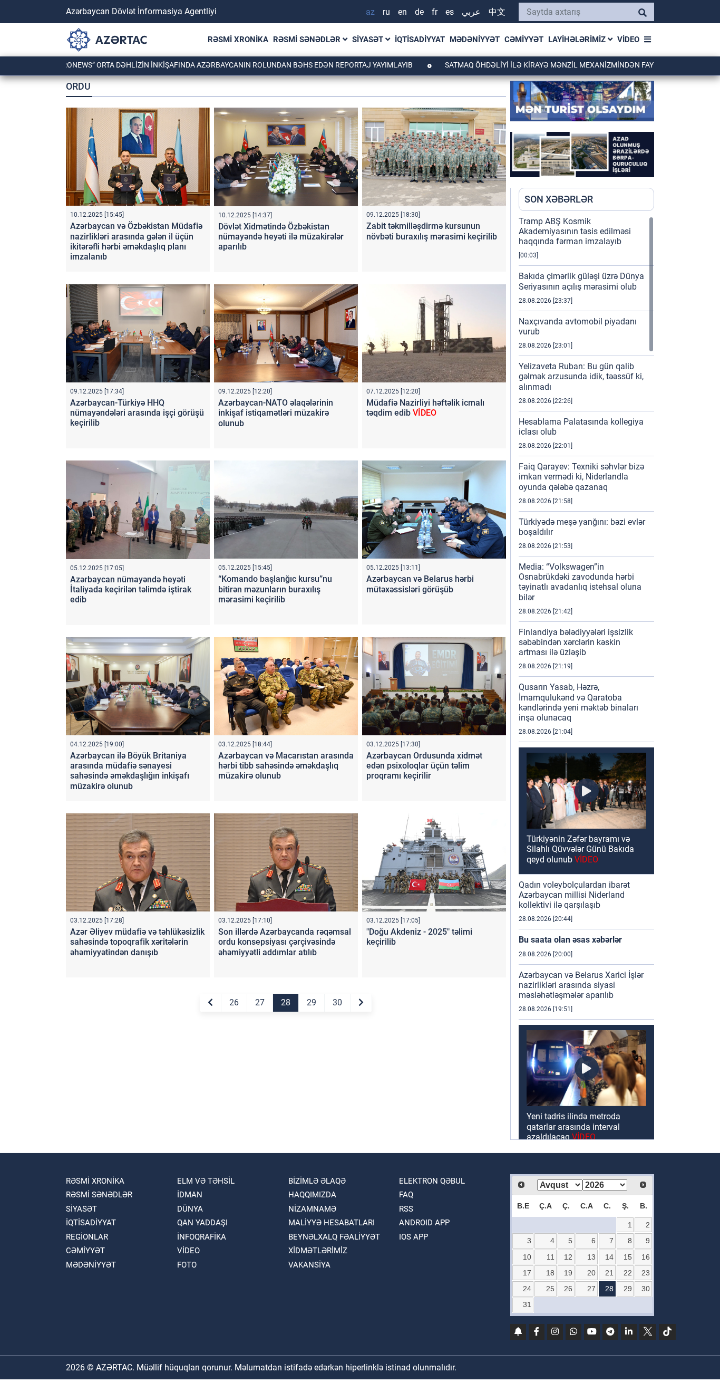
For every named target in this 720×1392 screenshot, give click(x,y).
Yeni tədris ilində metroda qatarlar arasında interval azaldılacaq (573, 1126)
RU (386, 12)
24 (527, 1288)
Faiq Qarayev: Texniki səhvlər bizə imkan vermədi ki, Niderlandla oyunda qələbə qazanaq (581, 477)
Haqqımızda (312, 1194)
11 (550, 1257)
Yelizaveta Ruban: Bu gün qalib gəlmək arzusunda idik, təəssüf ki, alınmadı (581, 376)
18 (550, 1273)
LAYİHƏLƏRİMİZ (578, 39)
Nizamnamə (312, 1209)
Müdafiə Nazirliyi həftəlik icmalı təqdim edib (425, 408)
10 (527, 1257)
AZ (370, 12)
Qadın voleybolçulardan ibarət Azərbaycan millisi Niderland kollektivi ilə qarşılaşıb (574, 895)
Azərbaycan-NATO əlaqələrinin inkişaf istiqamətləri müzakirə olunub (275, 413)
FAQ (406, 1194)
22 (628, 1273)
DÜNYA (190, 1209)
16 (645, 1257)
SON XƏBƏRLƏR (558, 199)
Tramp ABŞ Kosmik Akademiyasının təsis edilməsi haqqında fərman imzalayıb (575, 231)
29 (311, 1002)
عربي (471, 12)
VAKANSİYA (309, 1265)
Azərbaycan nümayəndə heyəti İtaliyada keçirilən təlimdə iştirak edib (130, 589)
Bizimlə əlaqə (317, 1181)
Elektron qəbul (432, 1181)
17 (527, 1273)
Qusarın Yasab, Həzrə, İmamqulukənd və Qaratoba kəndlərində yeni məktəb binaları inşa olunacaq (578, 702)
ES (449, 12)
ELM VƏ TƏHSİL (206, 1181)
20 (591, 1273)
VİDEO (628, 39)
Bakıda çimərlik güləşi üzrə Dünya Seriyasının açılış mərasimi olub (581, 281)
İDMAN (189, 1194)
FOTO (187, 1265)
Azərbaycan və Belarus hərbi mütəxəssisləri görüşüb (420, 584)
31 (527, 1304)
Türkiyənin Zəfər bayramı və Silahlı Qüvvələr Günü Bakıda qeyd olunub (580, 849)
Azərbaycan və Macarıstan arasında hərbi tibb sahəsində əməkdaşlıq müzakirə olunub (286, 766)
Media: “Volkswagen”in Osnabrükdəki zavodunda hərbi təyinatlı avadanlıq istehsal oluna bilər (580, 582)
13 (591, 1257)
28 (285, 1002)
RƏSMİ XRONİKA (238, 39)
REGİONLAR (87, 1237)
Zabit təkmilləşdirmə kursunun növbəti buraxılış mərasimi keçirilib (431, 231)
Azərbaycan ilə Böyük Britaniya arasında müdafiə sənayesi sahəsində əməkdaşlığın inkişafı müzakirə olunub (129, 771)
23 (645, 1273)
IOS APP (413, 1237)
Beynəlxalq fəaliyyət (334, 1237)
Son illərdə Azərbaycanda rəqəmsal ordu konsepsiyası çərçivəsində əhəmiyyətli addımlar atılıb (284, 942)
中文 (497, 12)
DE (419, 12)
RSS (406, 1209)
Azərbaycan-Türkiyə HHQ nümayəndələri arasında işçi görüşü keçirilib (137, 413)
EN (402, 12)
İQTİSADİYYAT (420, 39)
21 (609, 1273)
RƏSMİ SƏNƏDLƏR (308, 39)
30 (337, 1002)
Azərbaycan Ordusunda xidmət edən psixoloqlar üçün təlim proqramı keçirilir (424, 766)
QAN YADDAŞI (202, 1222)
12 (568, 1257)
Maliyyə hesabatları (331, 1222)
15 (628, 1257)
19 (568, 1273)
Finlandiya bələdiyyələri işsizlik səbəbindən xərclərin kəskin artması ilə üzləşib (576, 642)
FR (434, 12)
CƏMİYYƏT (523, 39)
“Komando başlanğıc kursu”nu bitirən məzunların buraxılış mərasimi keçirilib (275, 589)
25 (550, 1288)
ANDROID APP (424, 1222)
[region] (586, 677)
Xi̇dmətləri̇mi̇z (317, 1250)
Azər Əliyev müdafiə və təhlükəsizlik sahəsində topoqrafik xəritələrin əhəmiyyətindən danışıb (137, 942)
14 (609, 1257)
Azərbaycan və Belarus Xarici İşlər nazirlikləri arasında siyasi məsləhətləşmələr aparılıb (581, 985)
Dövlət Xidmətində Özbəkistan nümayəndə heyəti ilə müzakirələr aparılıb (281, 237)
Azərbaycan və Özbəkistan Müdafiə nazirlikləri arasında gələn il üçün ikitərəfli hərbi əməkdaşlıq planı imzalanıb (136, 241)
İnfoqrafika (201, 1237)
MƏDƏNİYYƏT (475, 39)
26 (234, 1002)
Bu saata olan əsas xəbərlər (570, 940)
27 (260, 1002)
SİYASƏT (368, 39)
